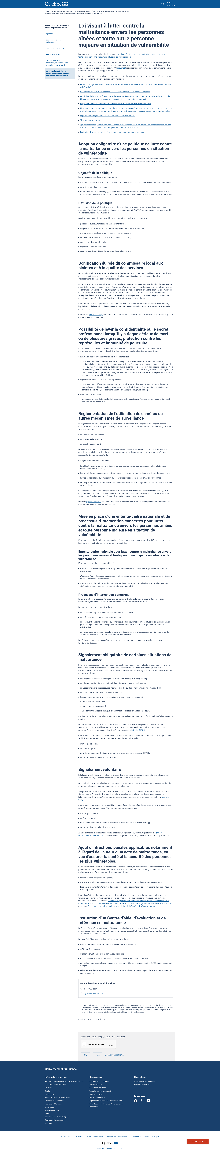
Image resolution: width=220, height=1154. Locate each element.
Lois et (96, 1097)
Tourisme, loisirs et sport (54, 1120)
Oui (87, 1055)
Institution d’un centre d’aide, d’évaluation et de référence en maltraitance (112, 132)
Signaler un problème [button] (114, 1055)
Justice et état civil (52, 1110)
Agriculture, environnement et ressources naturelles (65, 1081)
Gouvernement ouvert (97, 1088)
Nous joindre (171, 5)
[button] (198, 1141)
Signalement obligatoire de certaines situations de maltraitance (107, 115)
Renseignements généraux (144, 1081)
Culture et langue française (55, 1084)
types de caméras (93, 501)
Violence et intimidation (82, 11)
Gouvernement (96, 1077)
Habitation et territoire (53, 1104)
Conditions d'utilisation (140, 1136)
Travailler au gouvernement (100, 1091)
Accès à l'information (95, 1136)
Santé (47, 1113)
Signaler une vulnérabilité (104, 1101)
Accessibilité (65, 1136)
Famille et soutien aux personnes (62, 11)
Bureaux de (142, 1084)
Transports (49, 1123)
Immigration (49, 1107)
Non (99, 1055)
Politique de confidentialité (116, 1136)
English (169, 3)
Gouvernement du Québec (61, 1069)
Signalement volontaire (90, 120)
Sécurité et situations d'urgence (57, 1117)
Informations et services (56, 1077)
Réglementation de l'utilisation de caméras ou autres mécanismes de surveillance (115, 103)
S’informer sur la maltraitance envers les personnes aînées (110, 11)
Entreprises (49, 1094)
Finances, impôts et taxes (54, 1101)
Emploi (47, 1091)
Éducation (49, 1088)
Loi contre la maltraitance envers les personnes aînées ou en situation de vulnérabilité (60, 74)
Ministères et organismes (99, 1081)
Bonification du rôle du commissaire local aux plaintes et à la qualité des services (115, 91)
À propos (155, 1136)
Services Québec (95, 1084)
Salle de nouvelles (96, 1094)
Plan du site (78, 1136)
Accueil (47, 11)
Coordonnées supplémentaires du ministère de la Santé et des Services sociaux (122, 906)
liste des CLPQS (96, 314)
